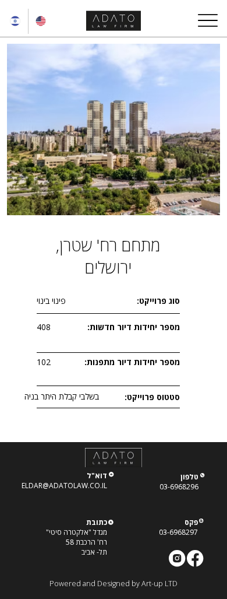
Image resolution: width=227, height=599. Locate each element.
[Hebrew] (15, 21)
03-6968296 (178, 487)
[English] (41, 21)
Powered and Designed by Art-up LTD (113, 584)
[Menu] (207, 20)
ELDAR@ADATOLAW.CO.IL (64, 486)
